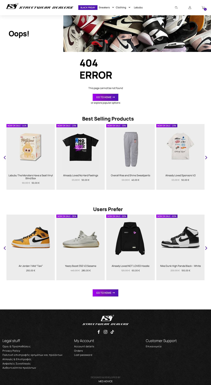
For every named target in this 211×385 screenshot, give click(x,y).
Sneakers (104, 7)
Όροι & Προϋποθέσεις (16, 346)
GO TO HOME (103, 97)
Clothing (121, 7)
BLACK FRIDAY (87, 7)
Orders (78, 350)
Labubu (138, 7)
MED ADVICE (106, 381)
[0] (203, 7)
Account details (84, 346)
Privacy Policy (11, 350)
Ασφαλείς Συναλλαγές (16, 363)
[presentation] (5, 157)
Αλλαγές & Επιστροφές (17, 359)
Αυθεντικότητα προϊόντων (19, 367)
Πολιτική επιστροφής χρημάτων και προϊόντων (32, 355)
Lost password (83, 355)
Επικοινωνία (154, 346)
